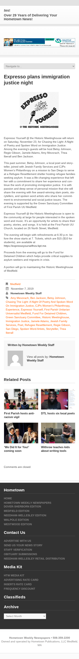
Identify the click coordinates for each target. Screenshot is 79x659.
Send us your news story (23, 545)
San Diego (12, 328)
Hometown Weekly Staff (26, 293)
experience (12, 309)
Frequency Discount (19, 588)
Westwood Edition (18, 524)
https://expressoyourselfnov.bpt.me (25, 245)
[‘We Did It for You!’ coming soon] (21, 433)
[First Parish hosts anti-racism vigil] (21, 399)
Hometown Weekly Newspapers (27, 502)
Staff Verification (18, 549)
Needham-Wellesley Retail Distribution (34, 558)
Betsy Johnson (56, 297)
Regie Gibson (61, 325)
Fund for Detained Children (49, 313)
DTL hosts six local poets (58, 413)
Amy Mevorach (20, 297)
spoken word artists (32, 328)
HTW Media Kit (14, 575)
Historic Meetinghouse (55, 317)
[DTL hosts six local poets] (58, 399)
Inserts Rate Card (18, 584)
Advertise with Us (17, 540)
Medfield (15, 284)
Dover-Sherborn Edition (22, 506)
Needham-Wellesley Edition (25, 515)
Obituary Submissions (20, 554)
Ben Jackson (38, 297)
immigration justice (17, 321)
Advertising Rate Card (21, 579)
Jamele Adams (40, 321)
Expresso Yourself (32, 309)
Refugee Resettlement (38, 325)
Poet (20, 325)
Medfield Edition (16, 510)
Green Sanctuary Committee (23, 317)
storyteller (52, 328)
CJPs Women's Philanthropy (52, 305)
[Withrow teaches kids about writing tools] (58, 433)
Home (8, 498)
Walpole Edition (16, 519)
